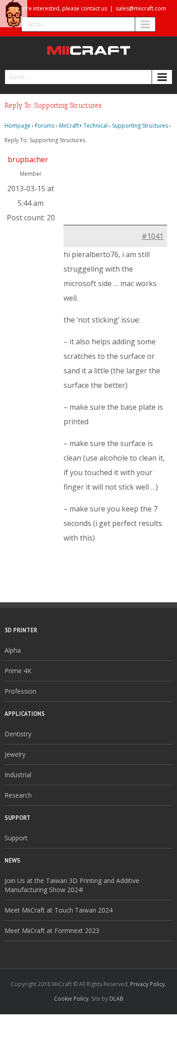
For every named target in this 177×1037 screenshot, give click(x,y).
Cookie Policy (71, 998)
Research (18, 795)
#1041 (152, 236)
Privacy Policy (147, 984)
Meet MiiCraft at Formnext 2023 (52, 930)
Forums (44, 125)
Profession (20, 691)
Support (16, 838)
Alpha (13, 650)
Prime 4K (18, 670)
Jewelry (15, 754)
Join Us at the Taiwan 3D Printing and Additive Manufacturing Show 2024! (72, 885)
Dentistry (18, 733)
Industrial (18, 774)
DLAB (116, 998)
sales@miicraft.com (141, 8)
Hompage (17, 125)
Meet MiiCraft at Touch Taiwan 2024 (59, 910)
